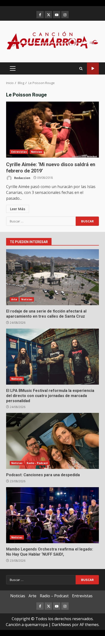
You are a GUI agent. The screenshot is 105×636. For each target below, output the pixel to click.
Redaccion (21, 178)
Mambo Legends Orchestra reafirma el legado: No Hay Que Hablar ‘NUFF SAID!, (52, 515)
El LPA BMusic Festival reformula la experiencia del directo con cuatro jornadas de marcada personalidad (52, 357)
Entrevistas (19, 151)
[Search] (81, 68)
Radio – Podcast (54, 595)
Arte (14, 299)
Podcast (93, 69)
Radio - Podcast (37, 463)
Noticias (36, 151)
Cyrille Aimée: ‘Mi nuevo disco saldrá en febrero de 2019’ (52, 130)
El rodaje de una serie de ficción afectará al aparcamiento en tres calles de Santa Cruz (52, 277)
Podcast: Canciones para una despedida (52, 441)
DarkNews (61, 624)
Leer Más (17, 209)
